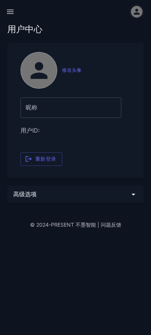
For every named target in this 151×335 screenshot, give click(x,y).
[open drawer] (10, 11)
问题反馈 (111, 225)
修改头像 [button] (72, 70)
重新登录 (45, 159)
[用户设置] (137, 12)
